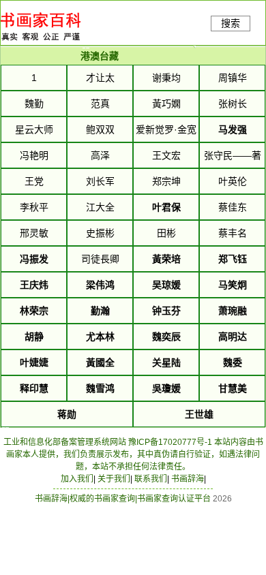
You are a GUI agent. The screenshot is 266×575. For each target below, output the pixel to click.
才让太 (100, 77)
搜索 (230, 23)
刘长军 (100, 181)
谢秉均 (166, 77)
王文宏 (166, 155)
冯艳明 (34, 155)
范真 (100, 103)
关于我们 (114, 479)
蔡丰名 (232, 233)
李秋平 (34, 207)
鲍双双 (100, 129)
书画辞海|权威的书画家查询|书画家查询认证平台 (123, 498)
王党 (34, 181)
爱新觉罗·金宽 (166, 129)
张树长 (232, 103)
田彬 (166, 233)
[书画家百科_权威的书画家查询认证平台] (40, 44)
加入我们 (77, 479)
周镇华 (232, 77)
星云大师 (34, 129)
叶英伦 (232, 181)
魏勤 (34, 103)
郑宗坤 (166, 181)
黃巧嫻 (166, 103)
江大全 (100, 207)
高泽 (100, 155)
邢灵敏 (34, 233)
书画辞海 (187, 479)
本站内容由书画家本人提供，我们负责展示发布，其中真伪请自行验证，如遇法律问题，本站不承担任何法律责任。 (134, 454)
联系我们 (150, 479)
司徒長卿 (100, 258)
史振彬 (100, 233)
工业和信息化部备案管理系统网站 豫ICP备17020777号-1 (107, 442)
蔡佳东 (232, 207)
